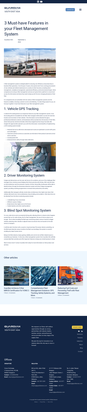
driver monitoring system (22, 196)
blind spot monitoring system (31, 219)
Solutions (80, 334)
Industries (80, 341)
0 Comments (12, 293)
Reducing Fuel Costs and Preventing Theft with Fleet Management (68, 290)
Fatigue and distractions (10, 180)
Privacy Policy (42, 401)
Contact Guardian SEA (21, 242)
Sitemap (36, 401)
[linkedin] (82, 331)
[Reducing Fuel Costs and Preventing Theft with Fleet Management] (70, 276)
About (81, 344)
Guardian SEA (47, 237)
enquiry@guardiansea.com (16, 377)
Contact (80, 351)
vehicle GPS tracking (10, 113)
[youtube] (79, 331)
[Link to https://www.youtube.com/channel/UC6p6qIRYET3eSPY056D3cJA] (41, 2)
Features (80, 337)
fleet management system (12, 84)
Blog (81, 348)
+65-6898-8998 (14, 375)
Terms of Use (50, 401)
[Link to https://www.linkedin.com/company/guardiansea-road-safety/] (38, 2)
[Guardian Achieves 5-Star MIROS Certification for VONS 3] (16, 276)
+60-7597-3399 (41, 381)
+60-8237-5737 (76, 377)
